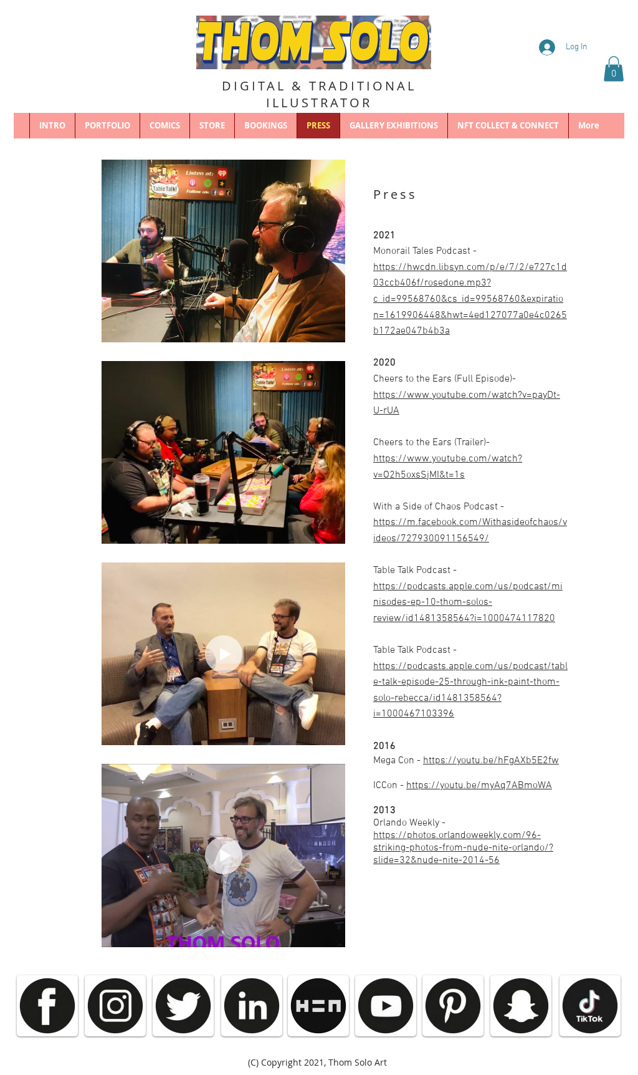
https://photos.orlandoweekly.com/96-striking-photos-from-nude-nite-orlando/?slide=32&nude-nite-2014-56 (463, 848)
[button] (613, 69)
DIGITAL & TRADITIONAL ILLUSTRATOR (319, 94)
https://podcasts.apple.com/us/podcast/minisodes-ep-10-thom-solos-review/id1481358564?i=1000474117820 (468, 603)
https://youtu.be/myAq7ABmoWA (479, 785)
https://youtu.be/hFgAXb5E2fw (491, 760)
